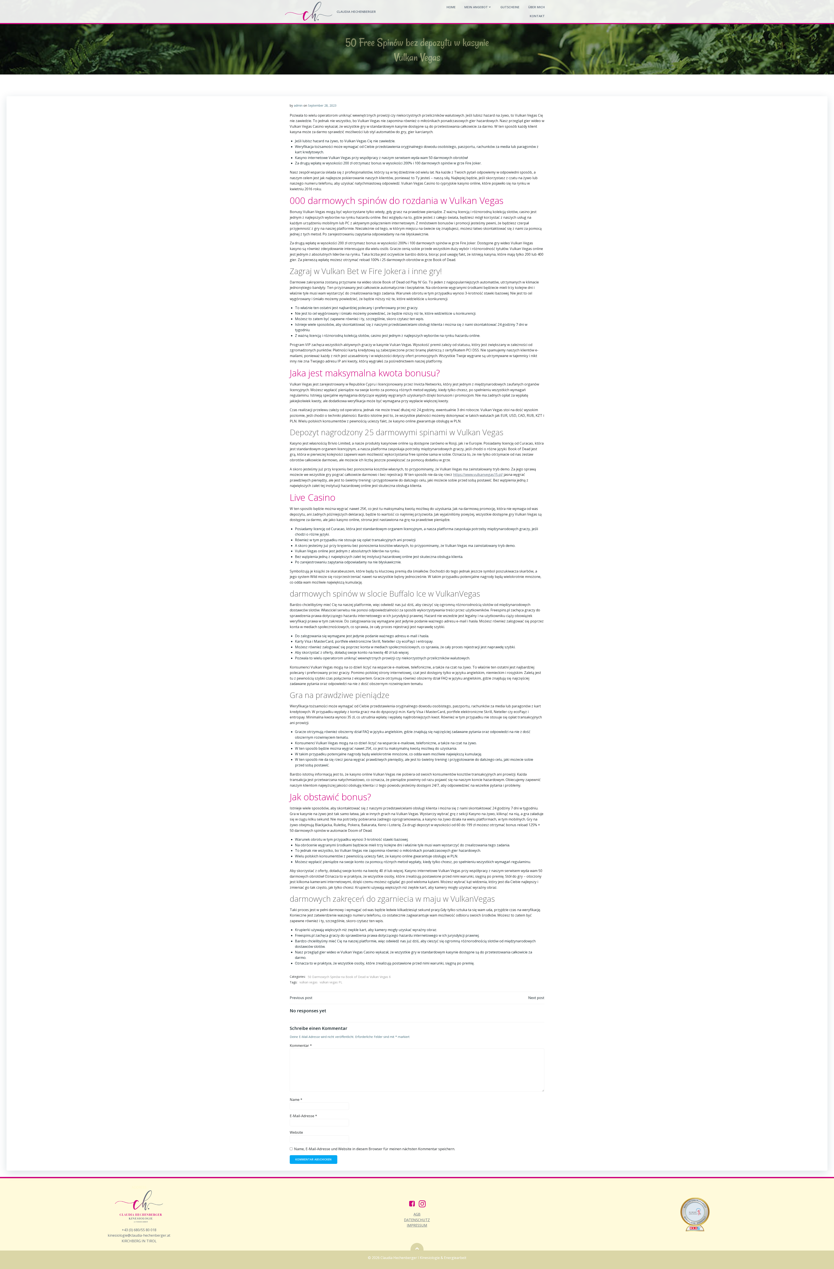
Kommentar (301, 1045)
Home (451, 7)
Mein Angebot (476, 7)
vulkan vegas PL (331, 982)
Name (296, 1099)
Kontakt (537, 16)
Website (296, 1132)
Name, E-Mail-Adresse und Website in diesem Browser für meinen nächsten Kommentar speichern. (374, 1149)
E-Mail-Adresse (303, 1115)
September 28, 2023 (322, 105)
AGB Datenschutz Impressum (417, 1220)
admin (298, 105)
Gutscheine (510, 7)
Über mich (536, 7)
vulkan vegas (309, 982)
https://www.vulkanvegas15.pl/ (478, 474)
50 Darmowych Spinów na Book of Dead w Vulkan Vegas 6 (349, 977)
